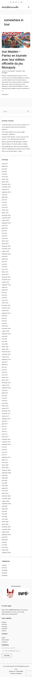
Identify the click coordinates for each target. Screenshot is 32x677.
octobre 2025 (5, 189)
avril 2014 (4, 452)
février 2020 (5, 346)
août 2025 (4, 194)
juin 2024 (4, 230)
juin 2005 (4, 542)
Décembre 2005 (6, 527)
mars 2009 (5, 462)
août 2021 (4, 315)
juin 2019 (4, 367)
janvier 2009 (5, 467)
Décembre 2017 (6, 411)
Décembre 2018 (6, 382)
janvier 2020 (5, 349)
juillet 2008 (5, 478)
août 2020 (4, 336)
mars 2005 (5, 547)
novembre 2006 (6, 498)
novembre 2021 (6, 308)
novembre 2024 (6, 218)
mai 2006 (4, 514)
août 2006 (4, 506)
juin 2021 (4, 318)
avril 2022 (4, 297)
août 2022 (4, 287)
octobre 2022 (5, 282)
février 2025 (5, 210)
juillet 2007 (5, 488)
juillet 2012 (5, 460)
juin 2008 (4, 480)
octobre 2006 (5, 501)
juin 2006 (4, 511)
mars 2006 (5, 519)
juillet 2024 (5, 228)
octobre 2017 (5, 416)
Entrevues (4, 567)
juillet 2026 (5, 166)
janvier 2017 (5, 436)
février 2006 (5, 521)
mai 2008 (4, 483)
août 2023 (4, 256)
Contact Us (5, 642)
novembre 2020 (6, 328)
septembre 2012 (6, 457)
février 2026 (5, 179)
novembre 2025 (6, 187)
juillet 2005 (5, 539)
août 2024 (4, 225)
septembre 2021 (6, 313)
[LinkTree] (10, 2)
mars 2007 (5, 491)
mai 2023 (4, 264)
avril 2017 (4, 431)
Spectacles (4, 575)
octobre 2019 (5, 357)
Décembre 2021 (6, 305)
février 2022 (5, 303)
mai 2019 (4, 370)
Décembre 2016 (6, 439)
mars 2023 (5, 269)
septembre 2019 (6, 359)
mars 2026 (5, 176)
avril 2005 (4, 545)
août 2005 (4, 537)
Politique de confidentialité (16, 671)
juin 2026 (4, 169)
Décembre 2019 (6, 351)
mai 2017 (4, 429)
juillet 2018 (5, 393)
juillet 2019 (5, 364)
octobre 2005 (5, 532)
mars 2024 (5, 238)
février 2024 (5, 241)
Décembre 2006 (6, 496)
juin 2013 (4, 454)
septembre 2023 (6, 254)
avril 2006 (4, 516)
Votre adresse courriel (8, 648)
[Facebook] (13, 2)
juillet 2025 (5, 197)
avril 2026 (4, 174)
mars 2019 (5, 375)
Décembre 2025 (6, 184)
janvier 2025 (5, 212)
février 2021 (5, 326)
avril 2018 (4, 400)
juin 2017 (4, 426)
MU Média (4, 570)
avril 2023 (4, 266)
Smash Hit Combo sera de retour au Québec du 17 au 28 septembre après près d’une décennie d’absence (15, 127)
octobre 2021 (5, 310)
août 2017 (4, 421)
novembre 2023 (6, 248)
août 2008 (4, 475)
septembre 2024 (6, 223)
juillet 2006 (5, 509)
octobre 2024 (5, 220)
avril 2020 (4, 341)
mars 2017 (5, 434)
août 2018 (4, 390)
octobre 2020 (5, 331)
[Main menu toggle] (28, 7)
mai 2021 (4, 321)
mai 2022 (4, 295)
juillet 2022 (5, 290)
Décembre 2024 (6, 215)
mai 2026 (4, 171)
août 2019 (4, 362)
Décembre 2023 (6, 246)
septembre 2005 (6, 534)
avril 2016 (4, 449)
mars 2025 (5, 207)
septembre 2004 (6, 552)
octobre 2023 (5, 251)
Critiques (4, 565)
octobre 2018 (5, 385)
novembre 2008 (6, 470)
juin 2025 (4, 200)
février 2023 (5, 272)
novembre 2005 (6, 529)
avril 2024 (4, 236)
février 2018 (5, 406)
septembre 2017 (6, 418)
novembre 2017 (6, 413)
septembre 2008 (6, 473)
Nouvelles (18, 71)
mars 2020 (5, 344)
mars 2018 (5, 403)
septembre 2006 (6, 503)
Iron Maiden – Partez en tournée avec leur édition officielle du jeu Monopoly (14, 60)
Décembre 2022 (6, 277)
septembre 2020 (6, 333)
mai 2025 (4, 202)
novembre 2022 (6, 279)
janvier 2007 (5, 493)
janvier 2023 (5, 274)
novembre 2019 (6, 354)
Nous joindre (5, 640)
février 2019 (5, 377)
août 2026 (4, 163)
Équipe (3, 637)
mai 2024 (4, 233)
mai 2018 (4, 398)
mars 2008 (5, 485)
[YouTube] (21, 2)
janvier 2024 (5, 243)
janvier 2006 (5, 524)
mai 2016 (4, 447)
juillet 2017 (5, 424)
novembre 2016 (6, 442)
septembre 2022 (6, 285)
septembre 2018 (6, 388)
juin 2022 (4, 292)
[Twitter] (16, 2)
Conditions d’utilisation (16, 673)
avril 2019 (4, 372)
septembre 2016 (6, 444)
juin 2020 (4, 339)
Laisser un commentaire (8, 71)
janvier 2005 (5, 550)
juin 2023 (4, 261)
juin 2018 (4, 395)
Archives (4, 630)
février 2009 (5, 465)
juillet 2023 (5, 259)
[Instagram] (18, 2)
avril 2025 (4, 205)
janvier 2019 (5, 380)
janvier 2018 (5, 408)
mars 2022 (5, 300)
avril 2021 (4, 323)
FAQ (16, 669)
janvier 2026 (5, 182)
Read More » (5, 94)
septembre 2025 (6, 192)
